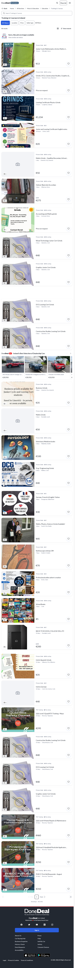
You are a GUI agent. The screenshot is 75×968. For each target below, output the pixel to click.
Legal (4, 960)
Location (14, 23)
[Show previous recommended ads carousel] (66, 353)
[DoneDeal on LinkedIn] (44, 925)
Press (39, 935)
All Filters (38, 23)
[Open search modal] (57, 3)
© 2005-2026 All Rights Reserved (61, 960)
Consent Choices (43, 947)
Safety (40, 944)
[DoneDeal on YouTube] (37, 925)
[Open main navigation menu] (70, 3)
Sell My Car (41, 941)
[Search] (4, 13)
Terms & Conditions (27, 960)
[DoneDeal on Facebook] (21, 925)
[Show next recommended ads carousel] (70, 353)
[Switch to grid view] (58, 28)
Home (12, 8)
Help (39, 938)
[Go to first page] (3, 897)
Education (45, 8)
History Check (20, 944)
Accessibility (19, 950)
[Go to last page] (70, 897)
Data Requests (20, 947)
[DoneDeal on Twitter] (29, 925)
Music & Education (33, 8)
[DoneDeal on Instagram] (52, 925)
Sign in (37, 930)
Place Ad (63, 3)
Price (22, 23)
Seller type (30, 23)
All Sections (20, 8)
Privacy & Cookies (13, 960)
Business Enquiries (21, 941)
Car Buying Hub (20, 938)
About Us (18, 935)
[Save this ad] (68, 63)
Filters (6, 23)
